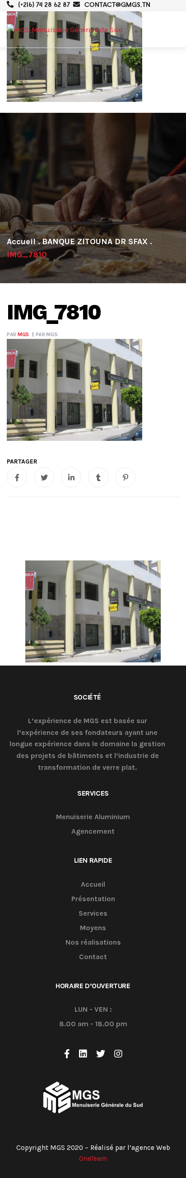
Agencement (93, 831)
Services (93, 913)
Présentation (93, 899)
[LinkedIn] (83, 1053)
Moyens (93, 928)
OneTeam (93, 1158)
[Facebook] (67, 1053)
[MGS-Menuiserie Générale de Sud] (65, 30)
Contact (93, 957)
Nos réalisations (93, 942)
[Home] (21, 241)
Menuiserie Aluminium (93, 817)
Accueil (93, 884)
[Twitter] (100, 1053)
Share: (22, 462)
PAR (18, 334)
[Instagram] (118, 1053)
